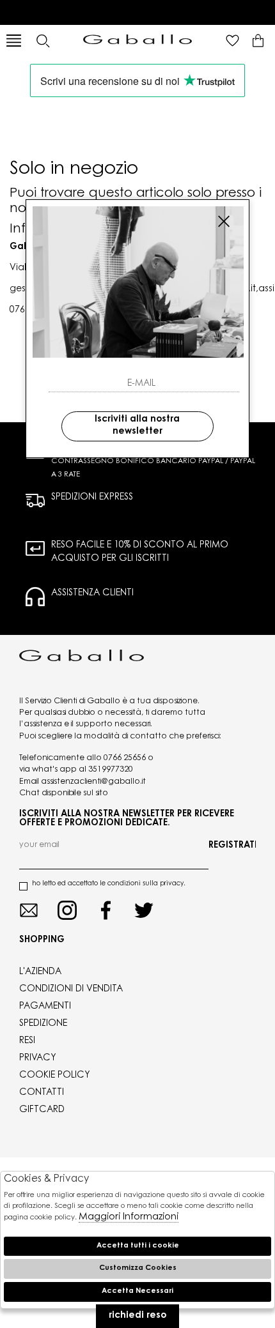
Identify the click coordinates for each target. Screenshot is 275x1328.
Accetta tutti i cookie (138, 1245)
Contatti (41, 1092)
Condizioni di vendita (71, 989)
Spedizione (43, 1023)
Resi (27, 1041)
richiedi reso (137, 1315)
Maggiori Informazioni (128, 1217)
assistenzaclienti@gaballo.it (93, 782)
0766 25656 (125, 758)
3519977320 (110, 770)
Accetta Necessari (137, 1291)
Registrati (232, 845)
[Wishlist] (232, 40)
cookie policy (54, 1075)
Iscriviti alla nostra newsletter (137, 426)
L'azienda (40, 972)
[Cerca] (42, 40)
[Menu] (13, 40)
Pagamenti (45, 1006)
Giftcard (42, 1110)
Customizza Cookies (138, 1268)
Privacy (37, 1058)
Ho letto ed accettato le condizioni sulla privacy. (108, 884)
